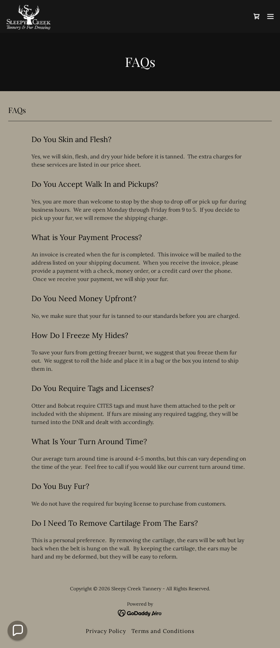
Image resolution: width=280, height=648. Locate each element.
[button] (257, 16)
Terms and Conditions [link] (162, 631)
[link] (28, 16)
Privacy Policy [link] (106, 631)
